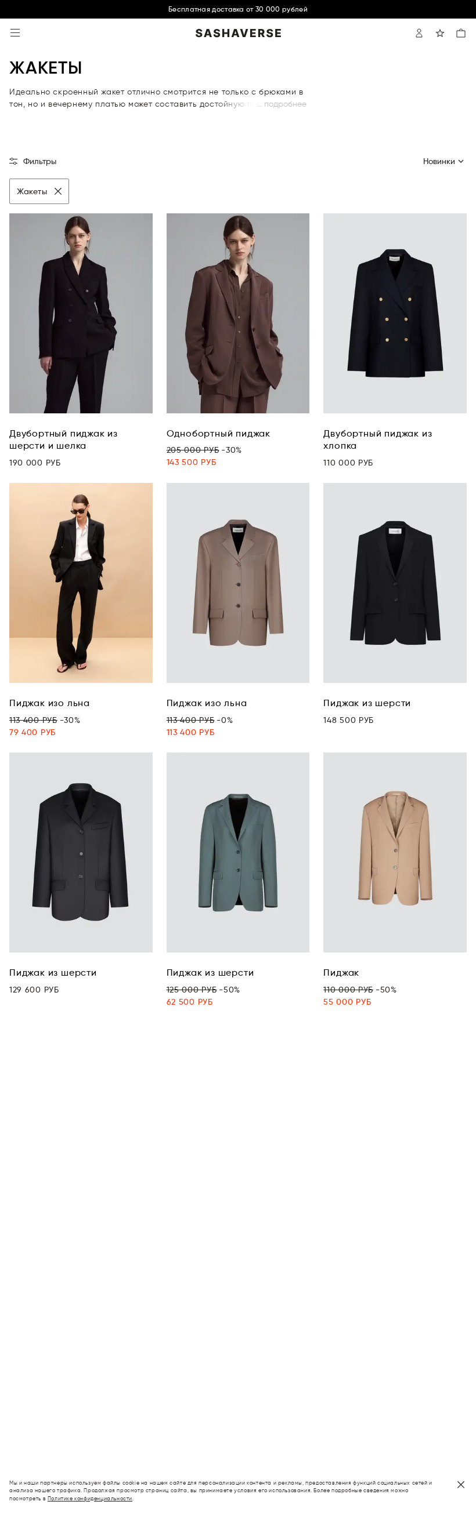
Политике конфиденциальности (90, 1498)
